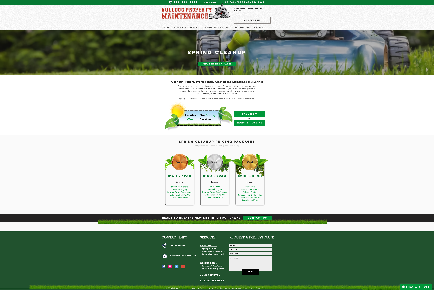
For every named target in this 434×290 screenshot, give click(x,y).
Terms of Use (261, 288)
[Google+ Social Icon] (183, 266)
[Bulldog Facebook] (163, 266)
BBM (239, 288)
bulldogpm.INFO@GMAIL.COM (183, 255)
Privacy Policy (248, 288)
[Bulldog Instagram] (170, 266)
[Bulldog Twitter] (176, 266)
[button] (186, 27)
